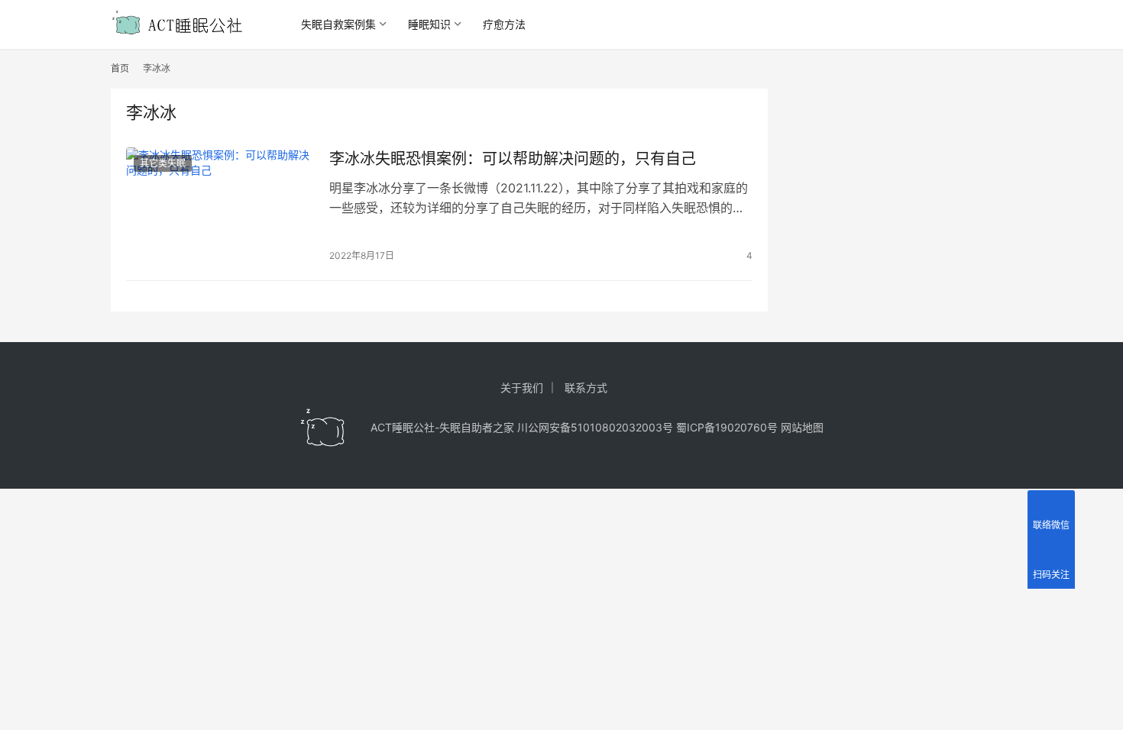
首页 (120, 68)
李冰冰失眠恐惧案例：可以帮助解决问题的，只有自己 (512, 159)
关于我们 (521, 387)
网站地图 (802, 427)
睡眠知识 (429, 24)
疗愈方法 (504, 24)
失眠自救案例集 (338, 24)
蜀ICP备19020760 (721, 427)
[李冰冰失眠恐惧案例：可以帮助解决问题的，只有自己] (220, 206)
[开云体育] (323, 428)
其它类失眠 (163, 163)
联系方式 (586, 387)
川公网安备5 (547, 427)
